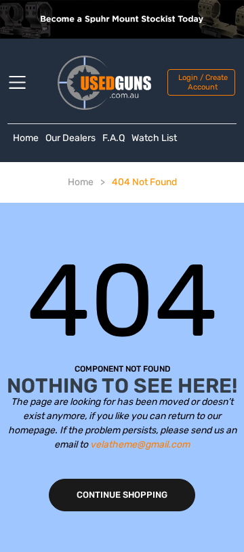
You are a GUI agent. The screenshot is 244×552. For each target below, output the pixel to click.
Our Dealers (70, 138)
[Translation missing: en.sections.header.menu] (26, 83)
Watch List (154, 138)
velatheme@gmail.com (140, 444)
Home (26, 138)
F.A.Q (113, 138)
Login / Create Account (203, 82)
